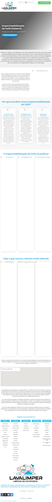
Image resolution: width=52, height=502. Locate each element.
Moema (15, 436)
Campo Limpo (15, 428)
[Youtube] (8, 494)
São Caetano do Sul (47, 443)
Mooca (26, 423)
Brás (5, 432)
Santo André (47, 436)
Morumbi (16, 438)
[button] (26, 2)
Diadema (47, 430)
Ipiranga (16, 430)
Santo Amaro (15, 455)
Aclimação (5, 423)
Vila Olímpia (15, 449)
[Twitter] (11, 494)
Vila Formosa (26, 430)
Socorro (15, 460)
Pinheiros (36, 432)
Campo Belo (16, 426)
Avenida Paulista (5, 426)
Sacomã (16, 447)
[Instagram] (5, 494)
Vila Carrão (26, 428)
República (5, 445)
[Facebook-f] (2, 494)
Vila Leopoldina (36, 434)
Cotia (47, 428)
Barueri (46, 426)
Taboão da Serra (47, 445)
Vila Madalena (36, 436)
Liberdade (5, 443)
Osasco (47, 434)
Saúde (15, 451)
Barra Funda (36, 423)
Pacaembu (36, 428)
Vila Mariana (15, 457)
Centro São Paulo (5, 436)
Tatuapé (26, 426)
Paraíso (15, 440)
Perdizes (36, 430)
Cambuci (5, 434)
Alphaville (47, 423)
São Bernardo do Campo (47, 439)
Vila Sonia (15, 453)
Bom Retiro (5, 430)
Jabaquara (15, 434)
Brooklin (15, 423)
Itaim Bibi (16, 432)
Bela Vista (5, 428)
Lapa (36, 426)
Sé (5, 447)
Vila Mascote (16, 445)
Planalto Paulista (15, 443)
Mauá (47, 432)
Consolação (5, 438)
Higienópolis (5, 440)
